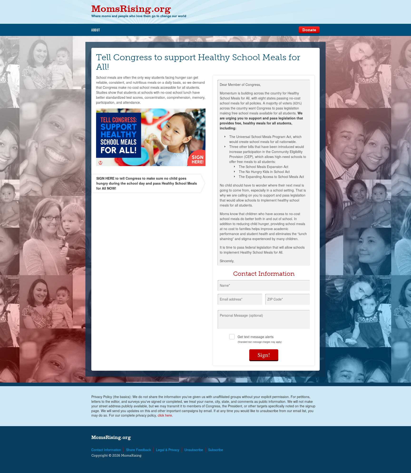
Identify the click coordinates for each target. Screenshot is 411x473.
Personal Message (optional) (241, 315)
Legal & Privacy (167, 449)
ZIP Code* (275, 299)
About (95, 30)
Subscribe (215, 449)
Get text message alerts (260, 339)
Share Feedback (138, 449)
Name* (225, 285)
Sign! (264, 355)
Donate (309, 30)
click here (165, 415)
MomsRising (131, 8)
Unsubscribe (193, 449)
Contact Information (106, 449)
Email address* (231, 299)
